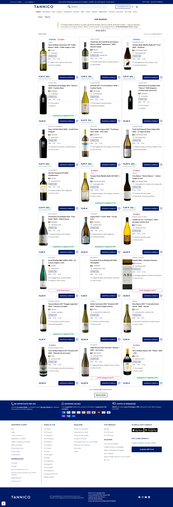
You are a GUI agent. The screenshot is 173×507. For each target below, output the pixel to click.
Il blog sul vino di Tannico (82, 445)
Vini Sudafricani (49, 470)
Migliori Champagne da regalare (114, 450)
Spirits (88, 12)
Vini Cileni (47, 458)
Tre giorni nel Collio (80, 438)
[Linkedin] (149, 497)
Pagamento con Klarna (18, 438)
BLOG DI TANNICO (157, 2)
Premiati (106, 429)
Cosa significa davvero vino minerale (86, 442)
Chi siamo (14, 463)
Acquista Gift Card (147, 449)
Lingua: (29, 2)
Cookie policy (15, 454)
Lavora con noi (16, 481)
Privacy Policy (15, 451)
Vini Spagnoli (48, 435)
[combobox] (88, 6)
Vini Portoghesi (49, 438)
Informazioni (17, 459)
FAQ (12, 429)
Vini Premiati (110, 425)
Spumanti (76, 12)
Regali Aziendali (16, 478)
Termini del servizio (17, 448)
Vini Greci (47, 451)
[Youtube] (146, 497)
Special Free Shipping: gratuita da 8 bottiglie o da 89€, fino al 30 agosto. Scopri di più (86, 2)
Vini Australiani (48, 467)
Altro (135, 12)
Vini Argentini (48, 464)
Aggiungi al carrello (66, 77)
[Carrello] (137, 7)
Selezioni (108, 439)
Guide (76, 451)
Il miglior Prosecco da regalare (114, 447)
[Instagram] (142, 497)
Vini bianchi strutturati (51, 474)
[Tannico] (43, 6)
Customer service (17, 435)
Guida (13, 432)
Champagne (67, 12)
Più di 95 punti (108, 435)
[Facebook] (139, 497)
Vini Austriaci (48, 445)
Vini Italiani (47, 429)
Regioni (94, 12)
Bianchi (59, 12)
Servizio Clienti (45, 407)
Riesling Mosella (49, 477)
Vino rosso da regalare (111, 444)
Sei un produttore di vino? (19, 469)
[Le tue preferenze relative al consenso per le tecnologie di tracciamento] (3, 503)
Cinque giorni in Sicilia (81, 432)
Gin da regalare (109, 453)
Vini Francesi (48, 432)
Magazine (78, 425)
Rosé (82, 12)
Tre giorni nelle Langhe (81, 435)
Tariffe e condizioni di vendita (20, 442)
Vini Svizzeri (47, 448)
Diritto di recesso (16, 445)
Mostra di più (101, 395)
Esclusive (119, 12)
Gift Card (145, 2)
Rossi (53, 12)
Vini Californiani (49, 461)
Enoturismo (77, 448)
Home (40, 17)
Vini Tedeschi (48, 442)
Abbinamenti (103, 12)
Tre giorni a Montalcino (81, 429)
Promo (38, 12)
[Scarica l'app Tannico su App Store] (138, 430)
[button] (132, 7)
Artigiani (112, 12)
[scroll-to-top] (168, 497)
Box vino (107, 460)
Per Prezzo (46, 12)
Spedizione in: (15, 2)
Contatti (13, 466)
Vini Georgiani (48, 454)
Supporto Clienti (19, 425)
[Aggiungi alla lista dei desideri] (77, 77)
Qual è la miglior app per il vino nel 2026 (117, 456)
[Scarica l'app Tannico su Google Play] (151, 430)
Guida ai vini (49, 425)
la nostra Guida (22, 407)
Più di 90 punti (108, 432)
